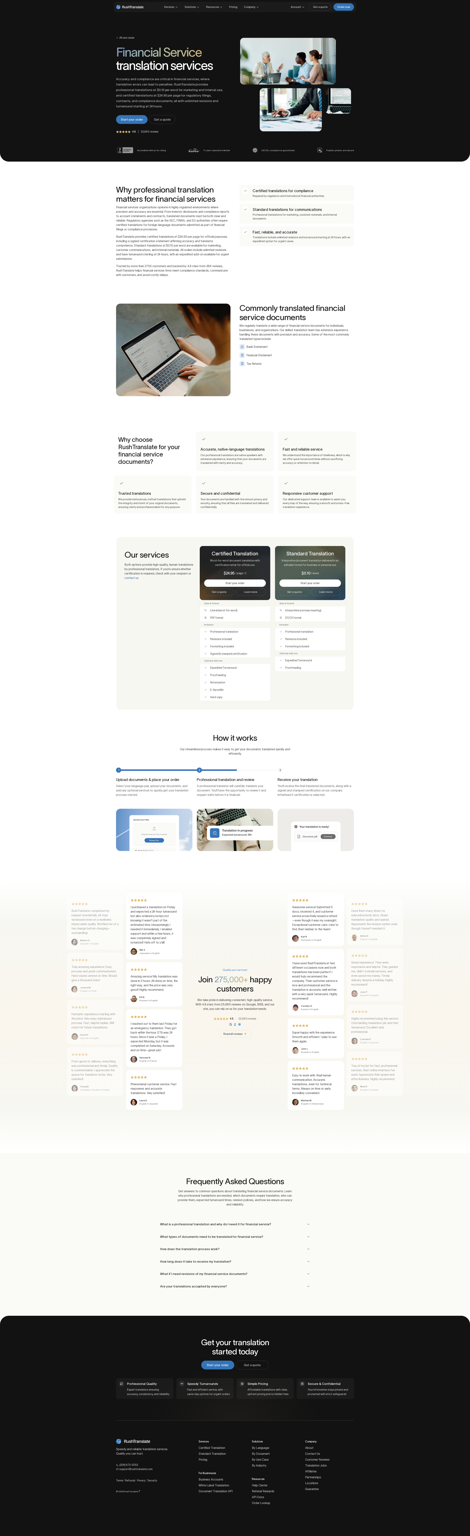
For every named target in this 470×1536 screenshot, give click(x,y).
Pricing (233, 7)
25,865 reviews (150, 131)
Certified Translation (212, 1447)
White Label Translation (214, 1485)
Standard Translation (212, 1453)
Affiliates (311, 1471)
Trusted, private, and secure (340, 150)
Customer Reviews (317, 1459)
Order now (343, 7)
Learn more (250, 592)
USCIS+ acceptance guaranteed (277, 150)
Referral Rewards (263, 1491)
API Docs (258, 1497)
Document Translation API (216, 1491)
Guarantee (312, 1489)
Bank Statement (256, 346)
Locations (311, 1483)
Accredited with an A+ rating (151, 150)
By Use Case (260, 1459)
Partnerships (313, 1477)
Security (152, 1480)
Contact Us (312, 1453)
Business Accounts (211, 1479)
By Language (260, 1447)
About (309, 1447)
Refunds (130, 1480)
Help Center (259, 1485)
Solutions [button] (190, 7)
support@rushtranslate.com (135, 1469)
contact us (131, 577)
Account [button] (296, 7)
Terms (119, 1480)
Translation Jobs (316, 1465)
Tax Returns (254, 363)
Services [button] (169, 7)
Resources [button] (212, 7)
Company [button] (249, 7)
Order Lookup (261, 1503)
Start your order (132, 119)
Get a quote (320, 7)
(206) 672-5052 (128, 1464)
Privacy (141, 1480)
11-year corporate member (216, 150)
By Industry (259, 1465)
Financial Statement (259, 355)
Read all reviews (233, 1033)
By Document (261, 1453)
